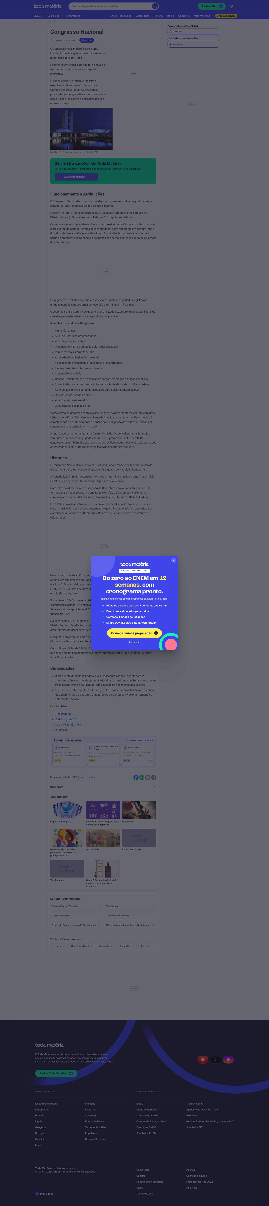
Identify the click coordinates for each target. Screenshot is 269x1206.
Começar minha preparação (131, 633)
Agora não (134, 642)
